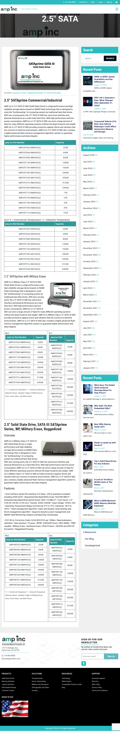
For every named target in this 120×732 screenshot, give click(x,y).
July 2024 (87, 215)
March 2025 (88, 188)
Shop (93, 2)
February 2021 (89, 361)
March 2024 (88, 228)
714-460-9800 (70, 2)
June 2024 (87, 221)
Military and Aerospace (40, 684)
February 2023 (89, 275)
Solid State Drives (8, 678)
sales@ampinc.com (12, 659)
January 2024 (89, 241)
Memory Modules (8, 681)
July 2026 (87, 162)
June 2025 (87, 175)
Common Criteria (8, 690)
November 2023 (90, 255)
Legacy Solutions (8, 684)
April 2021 (87, 348)
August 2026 (89, 155)
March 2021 (88, 354)
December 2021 (90, 301)
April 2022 (87, 288)
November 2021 (90, 308)
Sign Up (111, 656)
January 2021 (89, 368)
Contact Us (83, 2)
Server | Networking (39, 681)
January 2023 (89, 281)
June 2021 (87, 334)
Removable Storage (9, 687)
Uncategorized (92, 545)
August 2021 (89, 321)
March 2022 (88, 295)
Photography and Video (40, 687)
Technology (66, 678)
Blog (63, 687)
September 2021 (90, 315)
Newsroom (90, 532)
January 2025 (89, 201)
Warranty (95, 681)
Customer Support (98, 678)
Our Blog (57, 93)
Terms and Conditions (100, 690)
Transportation (37, 678)
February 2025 (89, 195)
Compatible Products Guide (72, 684)
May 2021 (87, 341)
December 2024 (90, 208)
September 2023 (90, 268)
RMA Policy (96, 684)
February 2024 (89, 235)
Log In (100, 2)
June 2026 (87, 168)
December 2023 (90, 248)
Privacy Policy (97, 687)
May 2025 (87, 181)
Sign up (109, 2)
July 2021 (87, 328)
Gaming (35, 690)
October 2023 (89, 261)
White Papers (66, 681)
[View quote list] (116, 2)
